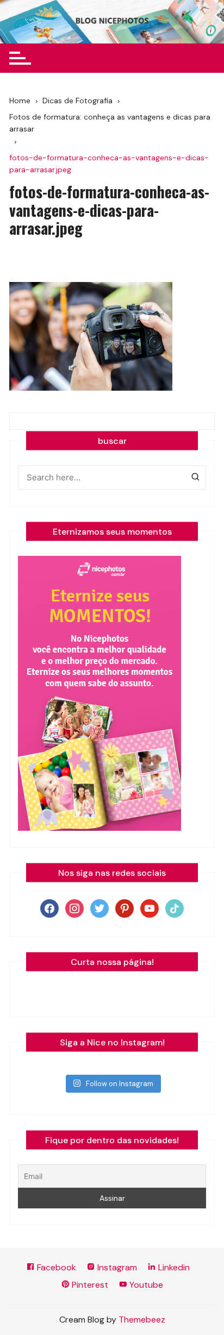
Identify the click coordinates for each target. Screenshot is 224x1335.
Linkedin (173, 1267)
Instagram (116, 1267)
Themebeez (142, 1319)
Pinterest (89, 1284)
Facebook (55, 1267)
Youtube (145, 1284)
